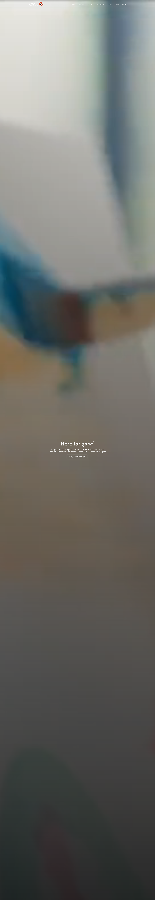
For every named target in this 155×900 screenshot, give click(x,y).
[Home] (36, 4)
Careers (90, 4)
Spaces (110, 4)
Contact (124, 4)
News (118, 4)
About (73, 4)
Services (81, 4)
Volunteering (100, 4)
